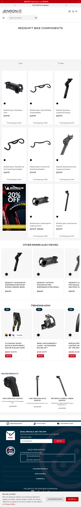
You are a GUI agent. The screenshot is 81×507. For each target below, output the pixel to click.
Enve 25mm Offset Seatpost (13, 398)
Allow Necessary (55, 499)
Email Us (34, 460)
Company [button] (40, 479)
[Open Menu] (3, 18)
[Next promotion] (66, 5)
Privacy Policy (10, 504)
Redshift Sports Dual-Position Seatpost (66, 224)
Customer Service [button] (40, 469)
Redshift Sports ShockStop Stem (13, 111)
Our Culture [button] (40, 474)
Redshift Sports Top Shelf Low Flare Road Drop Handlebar (14, 168)
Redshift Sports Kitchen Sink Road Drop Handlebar (40, 168)
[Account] (69, 11)
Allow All (72, 499)
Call (34, 456)
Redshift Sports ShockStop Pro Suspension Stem (40, 224)
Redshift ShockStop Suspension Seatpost (63, 111)
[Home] (12, 11)
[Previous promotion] (14, 5)
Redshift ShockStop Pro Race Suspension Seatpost (66, 168)
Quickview (13, 406)
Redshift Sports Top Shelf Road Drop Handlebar (40, 111)
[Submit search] (36, 18)
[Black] (5, 103)
